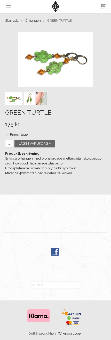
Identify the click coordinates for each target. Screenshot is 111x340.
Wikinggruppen (70, 333)
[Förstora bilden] (55, 59)
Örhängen (33, 20)
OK (75, 285)
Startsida (12, 20)
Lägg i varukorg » (35, 143)
